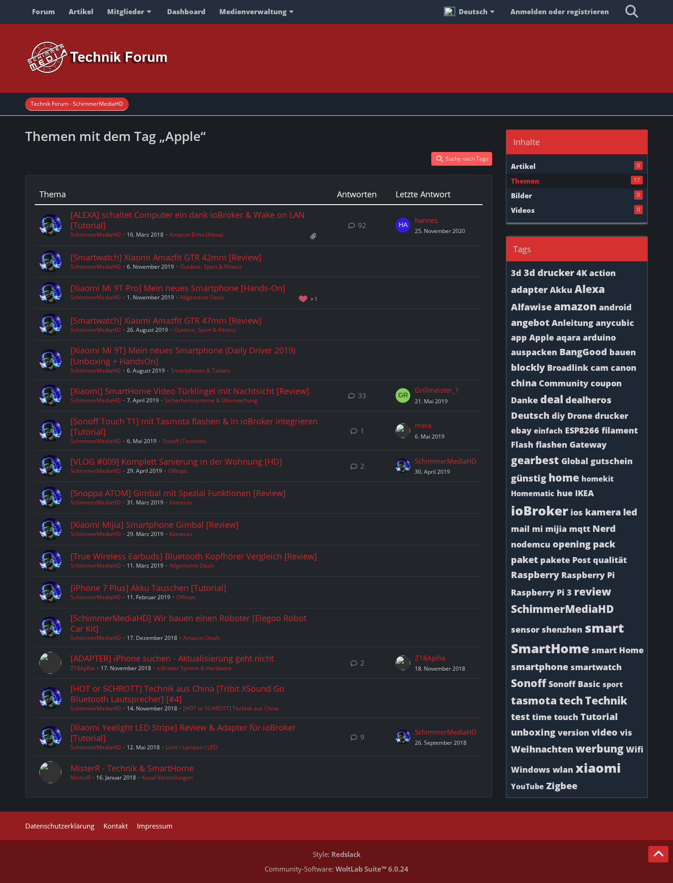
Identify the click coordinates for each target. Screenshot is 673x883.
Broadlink (567, 367)
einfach (548, 431)
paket (524, 559)
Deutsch (530, 415)
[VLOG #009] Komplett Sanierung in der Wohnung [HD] (176, 461)
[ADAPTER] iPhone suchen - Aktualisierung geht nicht (172, 658)
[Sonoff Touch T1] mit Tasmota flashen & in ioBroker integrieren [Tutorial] (194, 426)
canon (623, 367)
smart (604, 627)
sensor (525, 629)
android (615, 307)
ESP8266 (582, 430)
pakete (555, 559)
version (573, 732)
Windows (530, 769)
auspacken (534, 352)
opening (572, 544)
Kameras (180, 502)
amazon (575, 306)
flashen (551, 444)
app (519, 337)
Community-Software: (336, 868)
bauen (622, 352)
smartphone (539, 667)
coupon (606, 383)
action (602, 272)
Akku (561, 289)
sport (612, 684)
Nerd (604, 528)
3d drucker (549, 272)
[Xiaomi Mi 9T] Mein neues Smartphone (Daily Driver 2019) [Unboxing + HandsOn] (183, 355)
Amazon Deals (201, 638)
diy (558, 415)
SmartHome (550, 648)
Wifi (634, 749)
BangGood (583, 352)
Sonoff (528, 683)
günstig (528, 478)
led (630, 512)
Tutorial (599, 716)
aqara (568, 337)
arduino (599, 337)
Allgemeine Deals (202, 297)
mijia (556, 528)
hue (565, 493)
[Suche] (632, 11)
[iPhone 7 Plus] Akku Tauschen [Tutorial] (148, 587)
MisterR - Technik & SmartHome (132, 768)
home (563, 477)
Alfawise (531, 307)
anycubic (615, 322)
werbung (599, 748)
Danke (524, 400)
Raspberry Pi (588, 574)
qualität (610, 559)
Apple (541, 337)
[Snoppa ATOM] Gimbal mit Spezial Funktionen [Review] (178, 493)
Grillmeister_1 (437, 390)
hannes (426, 220)
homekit (597, 479)
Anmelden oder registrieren (559, 11)
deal (551, 399)
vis (626, 732)
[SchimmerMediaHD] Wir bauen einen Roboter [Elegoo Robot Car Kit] (188, 623)
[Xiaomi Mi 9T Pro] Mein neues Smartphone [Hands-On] (178, 287)
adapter (529, 289)
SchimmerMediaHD (96, 234)
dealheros (588, 400)
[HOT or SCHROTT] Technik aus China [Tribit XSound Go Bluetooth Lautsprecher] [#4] (177, 693)
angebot (530, 322)
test (520, 716)
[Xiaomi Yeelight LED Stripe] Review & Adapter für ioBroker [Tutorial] (183, 732)
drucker (611, 415)
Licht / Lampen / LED (191, 747)
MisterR (80, 777)
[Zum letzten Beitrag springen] (403, 225)
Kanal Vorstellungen (167, 777)
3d (516, 272)
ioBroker (539, 510)
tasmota (534, 700)
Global (574, 460)
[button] (470, 11)
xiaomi (598, 767)
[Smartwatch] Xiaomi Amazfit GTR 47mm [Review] (166, 320)
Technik (606, 700)
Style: (337, 854)
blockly (528, 367)
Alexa (590, 289)
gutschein (612, 460)
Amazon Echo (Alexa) (196, 234)
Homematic (532, 493)
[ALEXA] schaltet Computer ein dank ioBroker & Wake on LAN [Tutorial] (188, 220)
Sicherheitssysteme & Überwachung (211, 400)
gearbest (535, 460)
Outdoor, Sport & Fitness (211, 267)
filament (620, 430)
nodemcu (530, 544)
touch (566, 716)
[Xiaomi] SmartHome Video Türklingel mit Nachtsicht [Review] (190, 390)
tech (571, 700)
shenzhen (562, 629)
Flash (522, 444)
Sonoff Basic (574, 683)
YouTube (527, 786)
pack (604, 544)
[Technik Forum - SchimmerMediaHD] (336, 58)
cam (599, 367)
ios (576, 512)
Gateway (588, 444)
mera (423, 425)
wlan (563, 769)
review (592, 591)
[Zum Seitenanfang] (658, 854)
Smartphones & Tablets (201, 370)
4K (581, 272)
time (542, 716)
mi (537, 528)
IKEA (584, 493)
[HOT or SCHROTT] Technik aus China (231, 708)
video (605, 732)
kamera (603, 512)
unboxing (533, 732)
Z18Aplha (83, 668)
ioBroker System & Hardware (194, 668)
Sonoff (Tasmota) (184, 441)
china (524, 383)
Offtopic (178, 471)
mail (520, 528)
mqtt (579, 528)
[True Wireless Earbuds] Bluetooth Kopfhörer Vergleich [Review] (194, 556)
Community (563, 383)
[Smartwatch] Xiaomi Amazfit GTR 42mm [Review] (166, 257)
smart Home (618, 650)
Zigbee (561, 786)
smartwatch (596, 666)
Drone (579, 415)
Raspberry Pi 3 (541, 592)
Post (581, 559)
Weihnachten (542, 749)
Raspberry (535, 575)
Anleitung (572, 322)
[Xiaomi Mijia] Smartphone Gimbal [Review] (155, 524)
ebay (521, 430)
